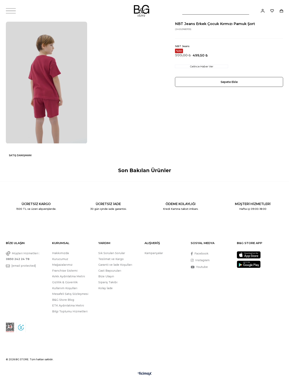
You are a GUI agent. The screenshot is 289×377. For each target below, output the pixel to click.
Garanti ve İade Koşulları (115, 264)
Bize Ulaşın (106, 276)
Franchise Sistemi (64, 270)
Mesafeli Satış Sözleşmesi (70, 294)
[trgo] (21, 327)
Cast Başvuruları (109, 270)
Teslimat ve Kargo (111, 259)
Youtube (202, 267)
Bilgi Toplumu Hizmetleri (69, 311)
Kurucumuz (60, 259)
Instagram (202, 260)
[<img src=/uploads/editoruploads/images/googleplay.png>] (248, 264)
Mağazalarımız (62, 264)
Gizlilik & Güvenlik (65, 282)
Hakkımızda (60, 253)
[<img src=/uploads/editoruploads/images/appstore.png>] (248, 255)
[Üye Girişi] (262, 11)
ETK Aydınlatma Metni (68, 305)
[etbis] (10, 327)
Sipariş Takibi (107, 282)
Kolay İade (105, 288)
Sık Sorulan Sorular (111, 253)
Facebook (201, 253)
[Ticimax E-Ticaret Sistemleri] (145, 374)
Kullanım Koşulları (64, 288)
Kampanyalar (153, 253)
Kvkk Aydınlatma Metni (68, 276)
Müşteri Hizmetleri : (23, 256)
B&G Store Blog (63, 300)
